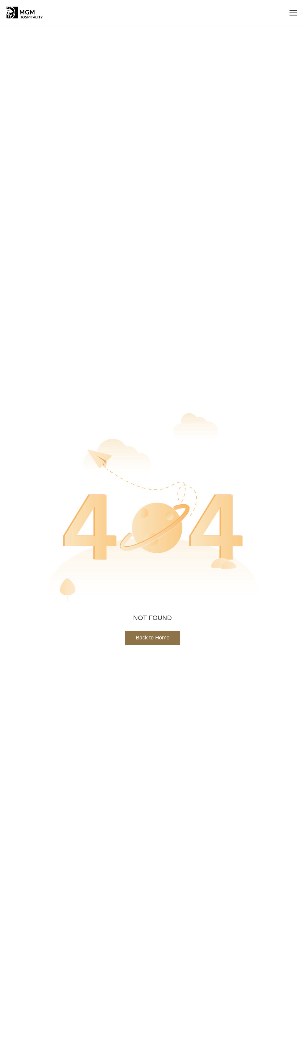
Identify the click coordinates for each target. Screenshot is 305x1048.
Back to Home (152, 638)
